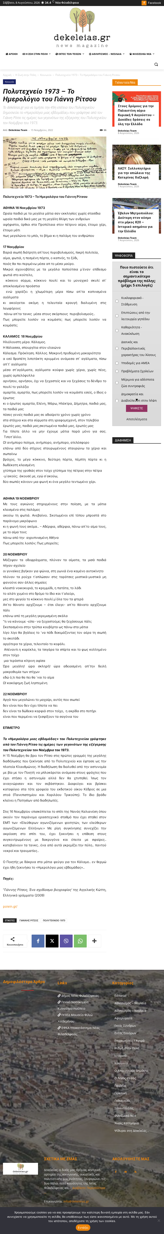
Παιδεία (120, 1086)
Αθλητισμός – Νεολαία (130, 1003)
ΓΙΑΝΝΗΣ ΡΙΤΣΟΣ (28, 920)
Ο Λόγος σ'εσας (125, 1078)
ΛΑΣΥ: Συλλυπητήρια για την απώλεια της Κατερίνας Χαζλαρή (134, 173)
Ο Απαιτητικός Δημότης (131, 1071)
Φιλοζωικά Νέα (125, 1116)
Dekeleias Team (18, 130)
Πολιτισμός (122, 1101)
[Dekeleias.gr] (82, 27)
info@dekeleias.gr (76, 1201)
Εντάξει (83, 1227)
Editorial (120, 996)
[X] (52, 941)
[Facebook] (144, 3)
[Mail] (125, 1172)
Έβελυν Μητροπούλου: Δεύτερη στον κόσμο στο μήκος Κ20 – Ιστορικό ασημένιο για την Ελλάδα (136, 222)
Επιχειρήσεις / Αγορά (129, 1041)
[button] (156, 64)
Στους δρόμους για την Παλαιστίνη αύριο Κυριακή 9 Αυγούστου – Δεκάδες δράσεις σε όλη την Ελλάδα (136, 115)
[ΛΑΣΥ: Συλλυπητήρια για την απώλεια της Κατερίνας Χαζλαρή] (136, 162)
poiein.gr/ (10, 906)
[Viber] (66, 941)
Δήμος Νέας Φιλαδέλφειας (80, 996)
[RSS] (135, 1172)
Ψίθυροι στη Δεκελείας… (131, 1131)
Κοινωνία (45, 75)
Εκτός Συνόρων (125, 1026)
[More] (94, 941)
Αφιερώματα (123, 1018)
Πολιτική (120, 1093)
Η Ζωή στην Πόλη (25, 75)
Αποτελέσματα (136, 419)
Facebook (154, 3)
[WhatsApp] (80, 941)
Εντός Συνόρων (125, 1033)
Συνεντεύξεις (123, 1108)
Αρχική (7, 75)
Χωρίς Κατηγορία (126, 1123)
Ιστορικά (120, 1056)
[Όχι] (159, 1220)
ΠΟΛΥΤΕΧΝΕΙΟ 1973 (54, 920)
